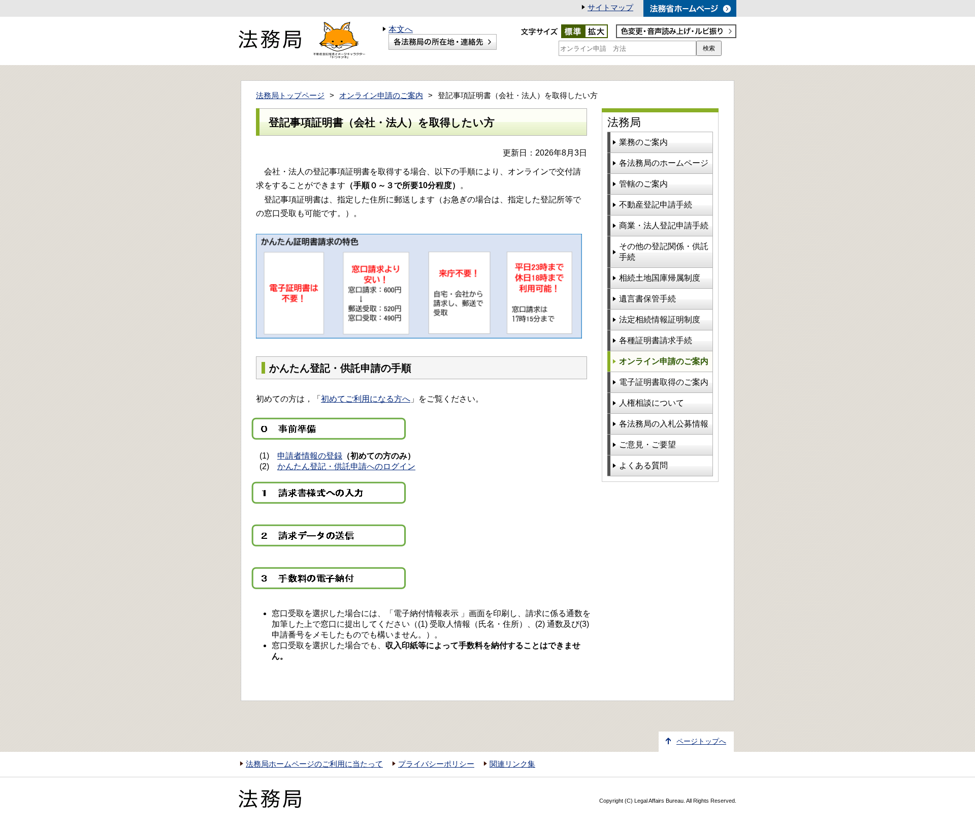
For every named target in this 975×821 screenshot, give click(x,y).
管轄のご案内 (643, 183)
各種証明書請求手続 (655, 340)
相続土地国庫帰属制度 (659, 277)
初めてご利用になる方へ (365, 398)
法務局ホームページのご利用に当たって (314, 764)
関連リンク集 (512, 764)
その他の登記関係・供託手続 (663, 251)
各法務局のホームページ (663, 163)
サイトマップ (610, 8)
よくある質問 (643, 465)
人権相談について (651, 403)
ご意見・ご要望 (647, 444)
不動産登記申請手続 (655, 204)
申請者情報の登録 (309, 455)
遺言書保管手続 (647, 298)
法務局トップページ (290, 96)
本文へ (400, 29)
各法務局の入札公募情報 (663, 423)
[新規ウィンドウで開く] (689, 8)
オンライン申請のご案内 (381, 96)
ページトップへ (701, 741)
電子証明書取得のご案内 (663, 382)
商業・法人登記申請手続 (663, 225)
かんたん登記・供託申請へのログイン (346, 466)
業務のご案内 (643, 142)
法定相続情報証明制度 (659, 319)
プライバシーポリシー (436, 764)
